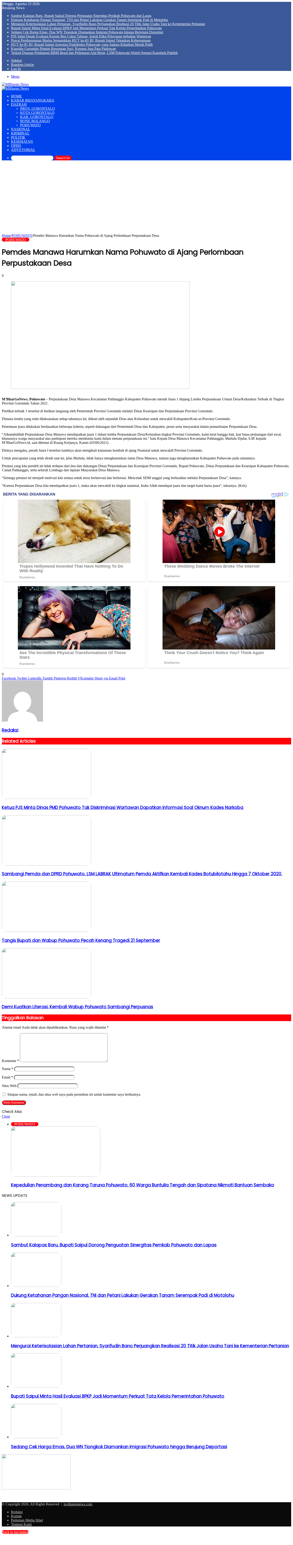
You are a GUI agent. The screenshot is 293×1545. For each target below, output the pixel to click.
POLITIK (18, 137)
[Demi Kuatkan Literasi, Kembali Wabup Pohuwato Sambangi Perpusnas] (46, 997)
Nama (7, 1069)
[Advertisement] (146, 199)
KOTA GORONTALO (37, 113)
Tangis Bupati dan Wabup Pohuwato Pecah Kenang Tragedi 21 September (81, 940)
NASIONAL (20, 129)
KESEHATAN (22, 141)
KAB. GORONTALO (36, 117)
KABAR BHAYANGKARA (32, 100)
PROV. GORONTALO (37, 109)
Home (6, 235)
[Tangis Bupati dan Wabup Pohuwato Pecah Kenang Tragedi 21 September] (46, 931)
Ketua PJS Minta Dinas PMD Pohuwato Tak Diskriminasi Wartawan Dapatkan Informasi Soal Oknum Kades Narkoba (122, 807)
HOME (16, 96)
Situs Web (9, 1086)
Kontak (16, 1516)
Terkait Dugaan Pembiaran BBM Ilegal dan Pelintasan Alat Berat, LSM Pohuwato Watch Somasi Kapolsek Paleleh (94, 53)
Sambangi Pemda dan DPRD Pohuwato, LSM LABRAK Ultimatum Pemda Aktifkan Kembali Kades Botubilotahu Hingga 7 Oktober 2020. (142, 874)
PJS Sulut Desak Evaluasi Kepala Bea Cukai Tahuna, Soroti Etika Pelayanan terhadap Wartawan (81, 36)
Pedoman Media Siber (27, 1520)
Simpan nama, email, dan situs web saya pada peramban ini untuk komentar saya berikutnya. (74, 1094)
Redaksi (10, 730)
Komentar (10, 1061)
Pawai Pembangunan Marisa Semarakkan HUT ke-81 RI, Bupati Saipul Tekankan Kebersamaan (81, 40)
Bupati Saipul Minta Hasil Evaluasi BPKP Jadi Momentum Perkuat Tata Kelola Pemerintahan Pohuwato (86, 28)
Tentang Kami (21, 1524)
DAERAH (19, 104)
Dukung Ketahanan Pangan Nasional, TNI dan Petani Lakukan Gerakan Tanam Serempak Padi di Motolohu (89, 20)
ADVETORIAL (23, 150)
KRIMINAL (20, 133)
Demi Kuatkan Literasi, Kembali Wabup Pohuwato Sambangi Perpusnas (77, 1007)
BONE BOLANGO (35, 121)
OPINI (16, 146)
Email (7, 1077)
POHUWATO (30, 125)
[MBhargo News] (15, 84)
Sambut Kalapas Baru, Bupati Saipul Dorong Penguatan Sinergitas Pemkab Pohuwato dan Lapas (81, 16)
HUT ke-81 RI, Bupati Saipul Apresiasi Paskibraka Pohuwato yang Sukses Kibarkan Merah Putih (82, 44)
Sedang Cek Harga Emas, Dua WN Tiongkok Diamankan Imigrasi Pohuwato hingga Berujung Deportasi (87, 32)
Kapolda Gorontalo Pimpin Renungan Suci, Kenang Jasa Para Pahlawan (63, 49)
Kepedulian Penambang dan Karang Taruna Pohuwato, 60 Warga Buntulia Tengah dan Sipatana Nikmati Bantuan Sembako (142, 1185)
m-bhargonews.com (78, 1504)
